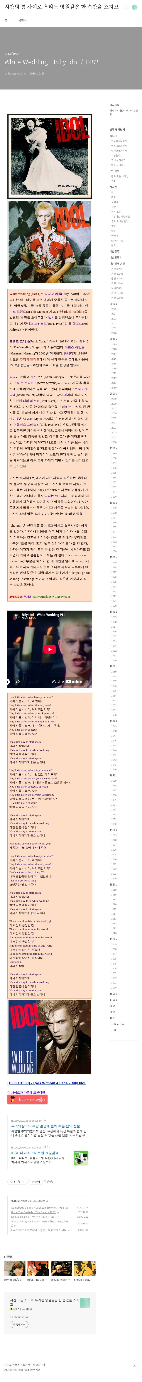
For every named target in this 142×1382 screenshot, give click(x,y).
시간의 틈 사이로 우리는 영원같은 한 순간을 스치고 (61, 7)
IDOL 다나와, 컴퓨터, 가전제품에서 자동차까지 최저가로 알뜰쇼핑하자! (38, 1160)
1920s (113, 830)
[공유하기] (18, 1182)
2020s (113, 303)
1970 (113, 605)
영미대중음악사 (119, 146)
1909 (113, 944)
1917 (113, 899)
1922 (113, 869)
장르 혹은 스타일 (119, 176)
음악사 (113, 136)
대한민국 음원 (117, 263)
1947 (113, 735)
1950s (113, 666)
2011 (113, 382)
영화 (113, 226)
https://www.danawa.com (26, 1147)
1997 (113, 463)
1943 (113, 755)
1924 (113, 859)
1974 (113, 586)
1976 (113, 577)
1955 (113, 690)
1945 (113, 745)
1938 (113, 785)
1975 (113, 581)
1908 (113, 949)
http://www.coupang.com (26, 1120)
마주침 (113, 187)
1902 (113, 978)
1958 (113, 676)
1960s (113, 612)
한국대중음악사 (119, 141)
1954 (113, 695)
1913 (113, 918)
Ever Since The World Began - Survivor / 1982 (38, 1229)
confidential (117, 1024)
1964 (113, 641)
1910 (113, 933)
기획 (113, 181)
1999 (113, 453)
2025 (113, 309)
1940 (113, 769)
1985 (113, 527)
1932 (113, 814)
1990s (113, 448)
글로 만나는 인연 (119, 221)
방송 (113, 231)
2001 (113, 437)
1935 (113, 800)
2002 (113, 432)
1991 (113, 492)
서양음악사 (116, 155)
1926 (113, 849)
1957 (113, 681)
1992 (113, 487)
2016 (113, 358)
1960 (113, 660)
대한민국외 (116, 257)
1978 (113, 567)
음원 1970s (117, 293)
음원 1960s (117, 297)
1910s (113, 884)
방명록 (22, 20)
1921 (113, 873)
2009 (113, 399)
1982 (24, 1200)
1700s (113, 999)
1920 (113, 878)
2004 (113, 423)
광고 (113, 197)
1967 (113, 626)
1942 (113, 759)
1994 (113, 477)
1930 (113, 824)
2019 (113, 344)
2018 (113, 349)
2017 (113, 354)
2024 (113, 313)
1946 (113, 740)
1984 (113, 532)
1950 (113, 715)
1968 (113, 622)
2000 (113, 442)
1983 (113, 536)
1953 (113, 700)
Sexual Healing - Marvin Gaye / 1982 (33, 1216)
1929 (113, 835)
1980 (113, 551)
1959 (113, 671)
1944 (113, 750)
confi (113, 1030)
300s (112, 1006)
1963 (113, 646)
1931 (113, 819)
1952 (113, 705)
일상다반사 (116, 211)
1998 (113, 458)
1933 (113, 809)
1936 (113, 795)
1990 (113, 496)
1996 (113, 467)
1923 (113, 864)
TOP (135, 1366)
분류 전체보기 (117, 129)
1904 (113, 968)
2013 (113, 373)
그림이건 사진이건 (120, 216)
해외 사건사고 (118, 165)
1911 (113, 928)
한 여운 (115, 235)
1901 (113, 982)
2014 (113, 368)
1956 (113, 686)
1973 (113, 591)
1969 (113, 617)
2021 (113, 328)
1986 (113, 522)
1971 (113, 601)
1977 (113, 572)
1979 (113, 562)
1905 (113, 963)
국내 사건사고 (118, 160)
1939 (113, 780)
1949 (113, 726)
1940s (113, 721)
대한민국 (114, 251)
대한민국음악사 (119, 150)
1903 (113, 973)
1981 (113, 546)
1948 (113, 731)
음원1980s (116, 288)
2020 (113, 333)
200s (112, 1012)
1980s (15, 1200)
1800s (113, 993)
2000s (113, 393)
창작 (113, 207)
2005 (113, 418)
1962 (113, 650)
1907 (113, 954)
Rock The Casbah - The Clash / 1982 (33, 1212)
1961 (113, 655)
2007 (113, 408)
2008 (113, 403)
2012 (113, 378)
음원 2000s (117, 278)
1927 (113, 845)
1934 (113, 804)
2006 (113, 413)
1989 (113, 508)
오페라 (114, 202)
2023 (113, 318)
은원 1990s (117, 283)
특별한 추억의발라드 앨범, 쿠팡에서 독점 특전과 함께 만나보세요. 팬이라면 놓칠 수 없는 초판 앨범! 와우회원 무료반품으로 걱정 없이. (49, 1133)
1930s (113, 775)
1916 (113, 904)
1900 (113, 987)
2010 (113, 387)
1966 (113, 631)
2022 (113, 323)
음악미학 (114, 171)
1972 (113, 596)
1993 (113, 482)
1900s (113, 939)
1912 (113, 923)
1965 (113, 636)
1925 (113, 854)
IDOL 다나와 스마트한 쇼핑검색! (35, 1153)
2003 (113, 427)
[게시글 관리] (23, 1182)
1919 (113, 889)
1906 (113, 958)
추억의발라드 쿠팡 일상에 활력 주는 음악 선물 (45, 1126)
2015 (113, 363)
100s (112, 1018)
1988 (113, 512)
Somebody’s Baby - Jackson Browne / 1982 (37, 1207)
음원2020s (116, 269)
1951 (113, 710)
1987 (113, 517)
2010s (113, 339)
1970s (113, 557)
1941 (113, 764)
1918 (113, 894)
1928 (113, 840)
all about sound (19, 1317)
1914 (113, 913)
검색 (126, 7)
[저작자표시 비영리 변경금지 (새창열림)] (48, 1181)
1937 (113, 790)
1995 (113, 472)
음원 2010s (117, 273)
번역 (113, 245)
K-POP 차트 (117, 240)
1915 (113, 909)
